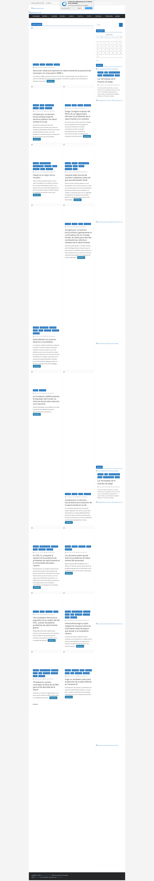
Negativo (79, 8)
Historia (44, 16)
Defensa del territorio (114, 72)
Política (80, 16)
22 (116, 49)
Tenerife (56, 611)
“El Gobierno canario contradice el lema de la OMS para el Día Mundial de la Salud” (46, 686)
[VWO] (68, 8)
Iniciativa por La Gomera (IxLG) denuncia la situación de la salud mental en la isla (78, 502)
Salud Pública (55, 330)
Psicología (81, 166)
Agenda (117, 16)
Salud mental (49, 64)
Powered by (64, 8)
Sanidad (75, 169)
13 (109, 46)
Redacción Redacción (50, 67)
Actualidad (36, 16)
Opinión (54, 166)
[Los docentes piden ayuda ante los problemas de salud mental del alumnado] (78, 535)
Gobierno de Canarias (38, 166)
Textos (89, 16)
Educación (74, 163)
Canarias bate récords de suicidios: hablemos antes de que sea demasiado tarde (77, 177)
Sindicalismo (36, 333)
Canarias (74, 105)
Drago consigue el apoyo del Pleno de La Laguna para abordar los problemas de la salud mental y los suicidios (77, 115)
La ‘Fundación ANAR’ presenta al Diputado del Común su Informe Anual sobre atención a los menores (46, 400)
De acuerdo (89, 8)
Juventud (42, 64)
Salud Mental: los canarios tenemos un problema (44, 340)
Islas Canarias (48, 166)
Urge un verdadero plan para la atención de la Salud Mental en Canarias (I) (78, 682)
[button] (48, 16)
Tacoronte (56, 64)
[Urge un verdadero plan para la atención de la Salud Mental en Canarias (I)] (78, 659)
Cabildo (42, 105)
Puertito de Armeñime (108, 75)
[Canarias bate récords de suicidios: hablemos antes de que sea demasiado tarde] (78, 152)
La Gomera (36, 108)
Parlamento (36, 169)
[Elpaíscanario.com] (35, 13)
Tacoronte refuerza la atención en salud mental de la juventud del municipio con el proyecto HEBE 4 (62, 71)
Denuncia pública (49, 105)
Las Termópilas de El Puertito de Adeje (106, 80)
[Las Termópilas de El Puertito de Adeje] (109, 69)
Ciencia (71, 16)
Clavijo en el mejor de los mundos (44, 176)
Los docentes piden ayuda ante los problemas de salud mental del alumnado (77, 558)
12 (105, 46)
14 (113, 46)
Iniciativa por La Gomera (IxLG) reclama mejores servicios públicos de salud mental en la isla (45, 118)
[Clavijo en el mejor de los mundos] (46, 152)
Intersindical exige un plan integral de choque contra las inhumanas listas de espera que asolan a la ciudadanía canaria (78, 628)
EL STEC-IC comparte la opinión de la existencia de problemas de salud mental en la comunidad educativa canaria (46, 560)
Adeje (106, 72)
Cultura (62, 16)
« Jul (97, 60)
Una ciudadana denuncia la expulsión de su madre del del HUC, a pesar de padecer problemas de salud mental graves (46, 622)
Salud (72, 614)
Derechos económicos (45, 163)
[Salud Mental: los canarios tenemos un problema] (46, 264)
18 (101, 49)
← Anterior (34, 704)
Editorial (98, 16)
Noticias (42, 611)
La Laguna (80, 105)
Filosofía (54, 16)
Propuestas (109, 16)
